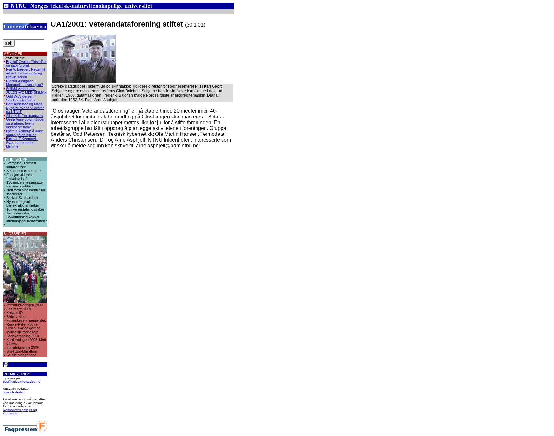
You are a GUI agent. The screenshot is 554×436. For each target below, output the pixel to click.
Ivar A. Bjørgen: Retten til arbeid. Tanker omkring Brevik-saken (25, 73)
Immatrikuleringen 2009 (24, 305)
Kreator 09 (14, 313)
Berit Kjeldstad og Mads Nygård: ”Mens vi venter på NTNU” (25, 108)
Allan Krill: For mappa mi (24, 116)
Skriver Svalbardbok (22, 198)
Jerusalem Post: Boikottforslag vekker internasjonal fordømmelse (26, 217)
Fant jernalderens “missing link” (20, 176)
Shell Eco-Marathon (21, 351)
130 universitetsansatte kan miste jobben (24, 184)
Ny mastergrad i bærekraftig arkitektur (23, 203)
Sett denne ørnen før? (23, 171)
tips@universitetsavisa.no (21, 381)
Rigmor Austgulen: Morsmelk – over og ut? (24, 83)
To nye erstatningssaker (25, 209)
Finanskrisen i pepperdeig (26, 320)
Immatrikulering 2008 (22, 347)
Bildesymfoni (16, 316)
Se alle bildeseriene (21, 355)
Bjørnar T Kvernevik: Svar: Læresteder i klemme (22, 142)
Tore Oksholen (13, 392)
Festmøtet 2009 (18, 309)
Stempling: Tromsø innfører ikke (21, 165)
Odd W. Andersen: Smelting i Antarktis (20, 98)
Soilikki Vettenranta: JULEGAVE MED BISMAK (26, 90)
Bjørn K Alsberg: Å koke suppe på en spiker (24, 133)
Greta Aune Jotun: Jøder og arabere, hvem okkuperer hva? (25, 123)
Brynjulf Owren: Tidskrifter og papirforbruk (26, 63)
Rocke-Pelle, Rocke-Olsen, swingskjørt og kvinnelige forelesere (23, 328)
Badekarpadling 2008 (22, 336)
